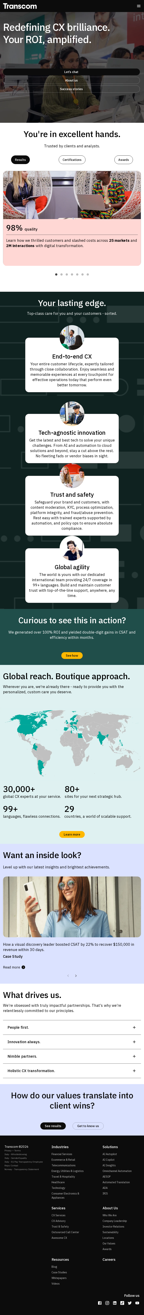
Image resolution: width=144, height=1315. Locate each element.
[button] (56, 274)
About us (71, 80)
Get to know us (88, 1126)
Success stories (71, 89)
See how (72, 655)
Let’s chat (71, 72)
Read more (11, 967)
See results (53, 1126)
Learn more (72, 834)
